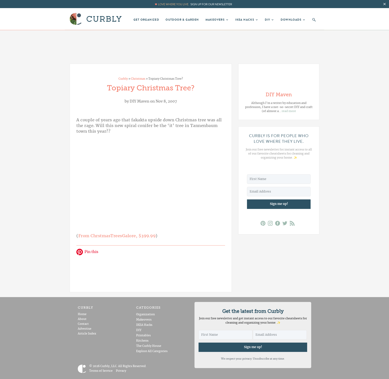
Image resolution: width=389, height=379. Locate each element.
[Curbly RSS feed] (293, 224)
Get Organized (146, 20)
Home (82, 314)
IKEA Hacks (144, 325)
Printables (143, 335)
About (82, 319)
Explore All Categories (152, 351)
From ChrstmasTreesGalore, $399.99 (117, 236)
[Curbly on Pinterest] (264, 224)
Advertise (84, 328)
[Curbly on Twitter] (286, 224)
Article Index (87, 333)
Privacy (121, 370)
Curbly (123, 78)
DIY (138, 330)
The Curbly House (148, 346)
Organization (145, 314)
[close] (384, 4)
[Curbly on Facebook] (278, 224)
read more (289, 111)
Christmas (138, 78)
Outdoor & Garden (182, 20)
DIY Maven (139, 101)
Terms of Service (101, 370)
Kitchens (142, 340)
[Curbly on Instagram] (271, 224)
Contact (83, 324)
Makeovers (144, 319)
